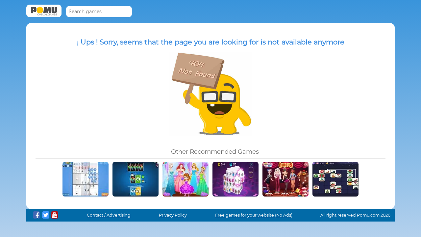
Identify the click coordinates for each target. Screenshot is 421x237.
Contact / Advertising (109, 215)
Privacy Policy (173, 215)
